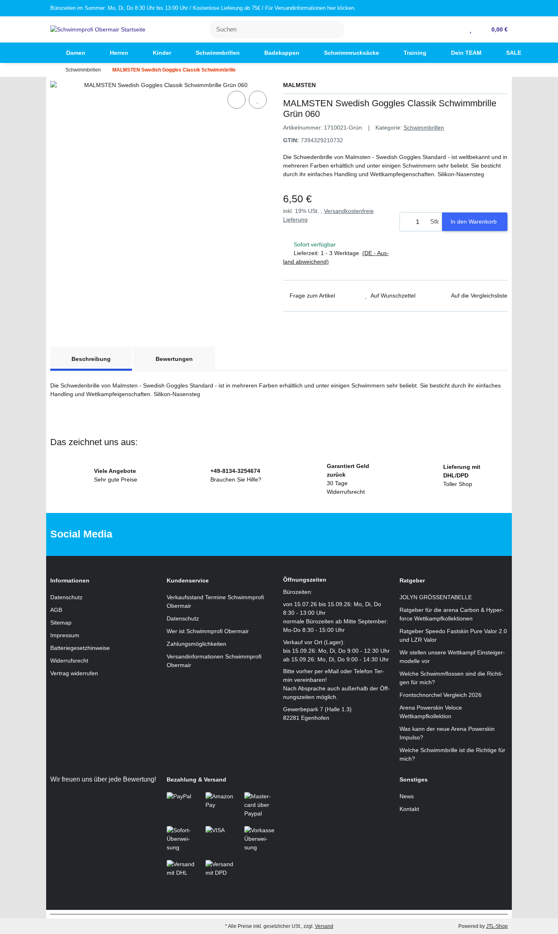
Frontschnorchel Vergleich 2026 (441, 695)
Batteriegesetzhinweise (80, 648)
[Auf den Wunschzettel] (258, 100)
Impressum (64, 635)
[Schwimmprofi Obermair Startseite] (97, 29)
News (407, 796)
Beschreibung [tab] (91, 359)
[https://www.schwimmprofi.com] (39, 53)
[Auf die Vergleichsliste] (237, 100)
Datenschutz (66, 597)
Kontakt (409, 809)
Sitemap (60, 622)
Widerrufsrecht (69, 660)
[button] (458, 29)
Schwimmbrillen (424, 127)
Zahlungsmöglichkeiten (196, 644)
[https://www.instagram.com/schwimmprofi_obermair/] (290, 534)
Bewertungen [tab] (174, 359)
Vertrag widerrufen (74, 673)
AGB (56, 610)
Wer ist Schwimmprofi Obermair (208, 631)
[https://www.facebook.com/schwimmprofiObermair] (264, 534)
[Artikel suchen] (333, 29)
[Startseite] (52, 70)
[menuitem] (39, 53)
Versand (324, 926)
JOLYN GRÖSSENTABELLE (436, 597)
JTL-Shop (497, 926)
